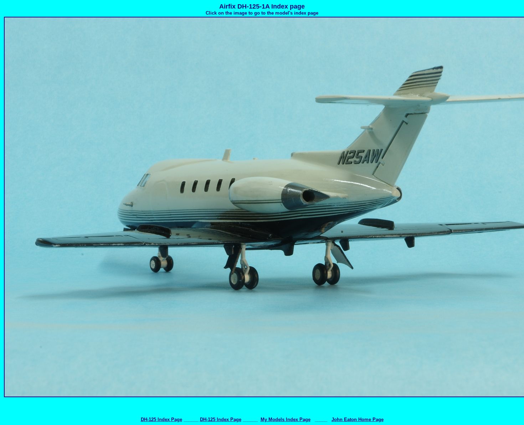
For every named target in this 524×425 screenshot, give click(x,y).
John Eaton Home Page (358, 419)
